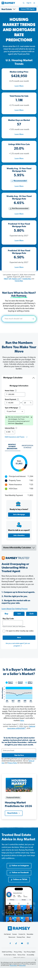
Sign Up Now (19, 755)
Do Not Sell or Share (10, 955)
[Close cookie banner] (35, 960)
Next (19, 637)
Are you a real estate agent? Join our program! (18, 645)
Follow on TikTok (20, 880)
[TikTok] (16, 943)
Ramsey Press (21, 937)
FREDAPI (7, 279)
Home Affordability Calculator (17, 548)
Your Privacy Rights (29, 952)
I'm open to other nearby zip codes (19, 631)
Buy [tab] (6, 614)
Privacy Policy (12, 763)
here (22, 721)
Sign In (29, 3)
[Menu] (34, 3)
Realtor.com (17, 279)
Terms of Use (22, 965)
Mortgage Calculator (13, 378)
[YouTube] (22, 943)
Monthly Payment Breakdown (12, 447)
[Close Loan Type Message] (31, 417)
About (28, 937)
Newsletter (30, 934)
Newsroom (12, 937)
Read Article (12, 813)
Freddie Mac (26, 279)
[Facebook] (10, 943)
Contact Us (22, 934)
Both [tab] (32, 614)
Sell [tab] (19, 614)
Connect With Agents (28, 9)
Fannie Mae (19, 281)
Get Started (7, 934)
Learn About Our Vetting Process (14, 609)
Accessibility (30, 955)
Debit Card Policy (7, 952)
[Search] (23, 3)
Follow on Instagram (20, 866)
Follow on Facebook (20, 873)
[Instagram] (28, 943)
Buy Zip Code (8, 619)
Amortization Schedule (27, 447)
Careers (14, 934)
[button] (15, 390)
